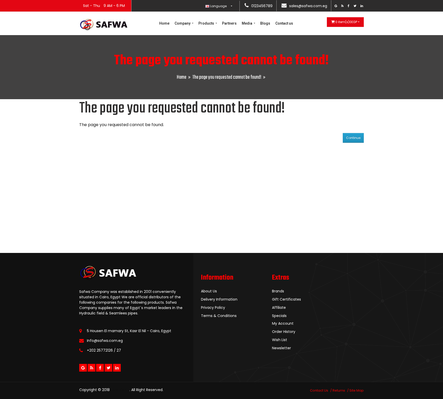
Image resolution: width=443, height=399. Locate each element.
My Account (283, 323)
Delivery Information (219, 299)
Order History (283, 331)
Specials (279, 315)
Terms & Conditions (219, 315)
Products (206, 23)
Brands (278, 291)
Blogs (265, 23)
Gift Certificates (286, 299)
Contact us (284, 23)
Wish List (279, 339)
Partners (229, 23)
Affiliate (279, 307)
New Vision (120, 389)
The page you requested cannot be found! (226, 77)
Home (164, 23)
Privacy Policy (213, 307)
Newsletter (281, 348)
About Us (209, 291)
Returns (339, 390)
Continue (353, 138)
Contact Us (319, 390)
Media (247, 23)
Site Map (356, 390)
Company (183, 23)
